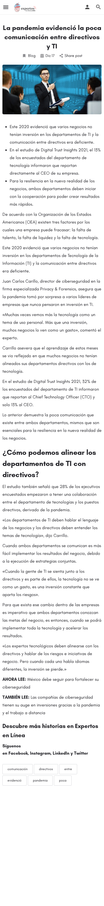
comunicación (17, 769)
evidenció (14, 780)
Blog (32, 55)
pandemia (40, 780)
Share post (73, 55)
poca (63, 780)
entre (68, 769)
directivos (46, 769)
